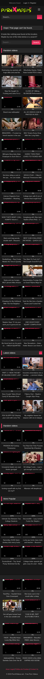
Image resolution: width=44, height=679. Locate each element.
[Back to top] (37, 672)
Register (33, 3)
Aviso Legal (10, 669)
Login (25, 3)
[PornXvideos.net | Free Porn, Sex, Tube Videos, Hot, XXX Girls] (18, 10)
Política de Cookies (22, 669)
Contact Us (34, 669)
